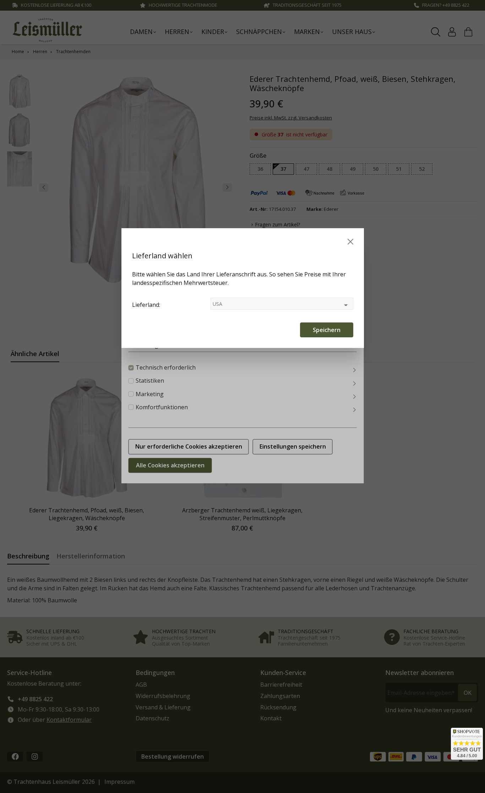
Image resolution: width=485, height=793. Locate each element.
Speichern (326, 330)
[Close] (350, 241)
